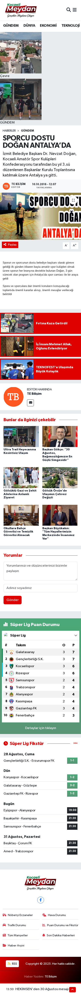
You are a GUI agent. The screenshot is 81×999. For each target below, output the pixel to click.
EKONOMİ (48, 26)
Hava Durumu (57, 915)
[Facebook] (40, 900)
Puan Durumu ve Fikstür (62, 925)
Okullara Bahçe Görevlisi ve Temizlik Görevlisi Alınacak (18, 532)
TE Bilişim (34, 393)
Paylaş (12, 244)
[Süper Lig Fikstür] (75, 743)
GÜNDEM (10, 26)
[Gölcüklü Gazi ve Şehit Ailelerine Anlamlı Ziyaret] (21, 477)
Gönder (12, 600)
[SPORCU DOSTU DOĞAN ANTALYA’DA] (40, 216)
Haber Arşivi (16, 945)
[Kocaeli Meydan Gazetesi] (21, 10)
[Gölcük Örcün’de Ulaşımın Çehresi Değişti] (60, 477)
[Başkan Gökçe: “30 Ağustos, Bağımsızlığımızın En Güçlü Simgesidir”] (60, 436)
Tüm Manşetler (17, 935)
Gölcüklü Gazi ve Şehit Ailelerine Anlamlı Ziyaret (20, 494)
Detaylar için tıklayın (40, 728)
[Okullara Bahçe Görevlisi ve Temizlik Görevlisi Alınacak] (21, 515)
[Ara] (68, 10)
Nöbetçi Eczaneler (20, 915)
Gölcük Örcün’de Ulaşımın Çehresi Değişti (54, 494)
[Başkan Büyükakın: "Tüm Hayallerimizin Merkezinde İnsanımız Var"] (60, 515)
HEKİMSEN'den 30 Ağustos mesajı (42, 989)
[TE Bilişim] (13, 396)
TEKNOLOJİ (70, 26)
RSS (14, 963)
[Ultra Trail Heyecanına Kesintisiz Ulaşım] (21, 436)
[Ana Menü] (75, 10)
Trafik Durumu (16, 925)
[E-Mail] (30, 402)
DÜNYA (29, 26)
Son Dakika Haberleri (61, 935)
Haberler (9, 130)
